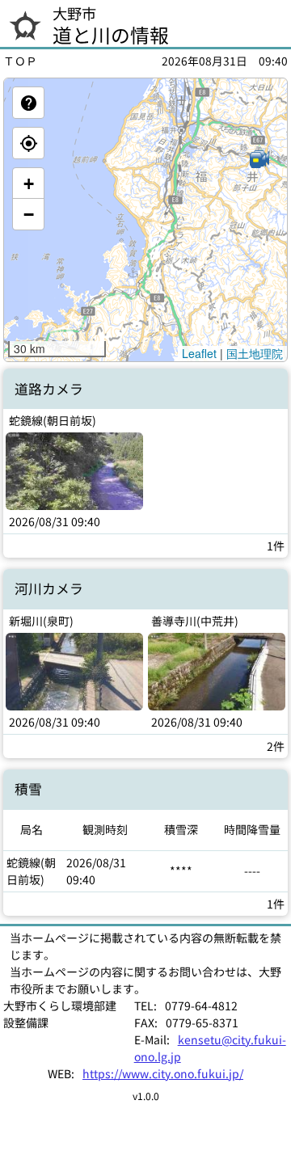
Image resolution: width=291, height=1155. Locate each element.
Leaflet (199, 353)
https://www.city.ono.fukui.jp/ (162, 1073)
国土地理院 (254, 353)
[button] (258, 160)
